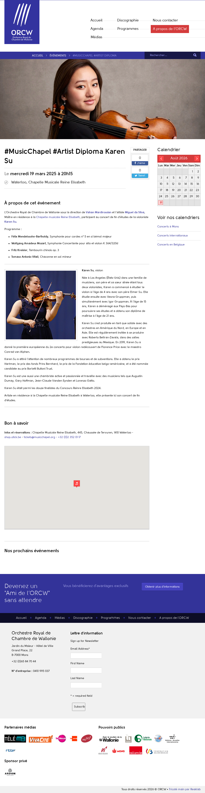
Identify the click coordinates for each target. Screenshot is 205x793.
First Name (77, 663)
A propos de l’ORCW (170, 29)
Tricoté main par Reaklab (185, 789)
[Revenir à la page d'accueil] (21, 43)
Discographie (128, 20)
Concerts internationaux (172, 235)
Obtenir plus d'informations (162, 586)
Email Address (80, 648)
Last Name (77, 678)
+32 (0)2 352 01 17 (69, 437)
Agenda (96, 29)
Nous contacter (165, 20)
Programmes (128, 29)
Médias (96, 37)
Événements (58, 55)
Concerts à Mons (168, 226)
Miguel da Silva (134, 212)
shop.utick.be (12, 437)
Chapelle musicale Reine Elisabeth (58, 217)
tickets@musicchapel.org (39, 437)
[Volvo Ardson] (10, 775)
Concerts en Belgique (171, 244)
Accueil (96, 20)
